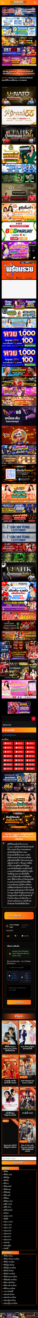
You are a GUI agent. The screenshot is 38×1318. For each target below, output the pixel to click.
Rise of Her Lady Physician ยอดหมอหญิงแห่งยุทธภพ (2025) (27, 1148)
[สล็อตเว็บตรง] (19, 401)
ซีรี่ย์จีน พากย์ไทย (9, 1262)
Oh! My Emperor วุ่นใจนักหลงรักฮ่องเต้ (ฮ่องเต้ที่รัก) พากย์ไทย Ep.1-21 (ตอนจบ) (19, 72)
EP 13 (8, 760)
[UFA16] (19, 572)
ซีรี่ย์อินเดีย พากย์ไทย (10, 1280)
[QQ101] (19, 655)
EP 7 (9, 752)
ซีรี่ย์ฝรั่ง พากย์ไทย (9, 1274)
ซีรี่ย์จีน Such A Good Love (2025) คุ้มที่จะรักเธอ (10, 1048)
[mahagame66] (19, 51)
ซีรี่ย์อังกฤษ (7, 1189)
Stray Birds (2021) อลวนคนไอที (27, 1047)
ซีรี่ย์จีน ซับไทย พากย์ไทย (11, 1259)
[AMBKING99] (19, 250)
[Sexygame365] (19, 61)
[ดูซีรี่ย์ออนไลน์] (19, 787)
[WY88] (19, 415)
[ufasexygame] (19, 605)
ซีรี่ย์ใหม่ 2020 (8, 1201)
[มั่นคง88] (19, 802)
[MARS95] (19, 615)
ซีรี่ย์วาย (6, 1183)
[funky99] (19, 304)
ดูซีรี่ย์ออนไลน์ (8, 1210)
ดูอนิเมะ (6, 1213)
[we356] (19, 178)
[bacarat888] (19, 517)
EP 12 (31, 756)
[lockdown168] (19, 21)
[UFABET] (19, 192)
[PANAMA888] (5, 650)
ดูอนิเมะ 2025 (8, 1216)
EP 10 (8, 756)
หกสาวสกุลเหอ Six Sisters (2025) (27, 1082)
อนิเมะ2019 (7, 1234)
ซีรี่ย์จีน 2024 (8, 1174)
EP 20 (20, 769)
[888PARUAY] (19, 231)
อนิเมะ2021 (7, 1236)
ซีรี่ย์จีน (6, 1171)
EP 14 (20, 760)
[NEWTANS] (5, 668)
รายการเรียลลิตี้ (8, 1291)
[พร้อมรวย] (19, 270)
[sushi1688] (19, 212)
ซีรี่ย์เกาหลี (7, 1195)
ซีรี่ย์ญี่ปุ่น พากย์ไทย (10, 1268)
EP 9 (31, 752)
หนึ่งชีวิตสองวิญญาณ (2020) (10, 1114)
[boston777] (19, 11)
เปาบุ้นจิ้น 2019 (27, 1113)
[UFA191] (19, 670)
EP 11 (19, 756)
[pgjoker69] (19, 635)
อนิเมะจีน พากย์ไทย (10, 1297)
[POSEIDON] (19, 449)
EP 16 (8, 764)
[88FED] (19, 645)
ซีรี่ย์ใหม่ (6, 1198)
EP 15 (31, 760)
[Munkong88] (19, 493)
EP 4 (9, 748)
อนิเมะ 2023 (8, 1228)
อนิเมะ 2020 (8, 1225)
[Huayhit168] (19, 31)
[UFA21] (19, 371)
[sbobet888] (19, 508)
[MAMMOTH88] (19, 313)
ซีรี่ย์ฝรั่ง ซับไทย (9, 1271)
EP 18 (31, 764)
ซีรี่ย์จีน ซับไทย (8, 1256)
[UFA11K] (19, 134)
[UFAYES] (19, 547)
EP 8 (20, 752)
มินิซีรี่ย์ (6, 1219)
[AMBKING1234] (19, 153)
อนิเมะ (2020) (8, 1222)
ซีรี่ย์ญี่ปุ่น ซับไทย (9, 1265)
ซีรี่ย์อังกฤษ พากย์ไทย (10, 1277)
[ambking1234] (19, 323)
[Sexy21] (19, 391)
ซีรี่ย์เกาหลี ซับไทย (9, 1282)
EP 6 (31, 748)
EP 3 (31, 743)
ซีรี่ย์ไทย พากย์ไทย (9, 1288)
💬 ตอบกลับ (25, 936)
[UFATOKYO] (19, 591)
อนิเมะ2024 (7, 1239)
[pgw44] (19, 557)
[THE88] (19, 435)
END (31, 769)
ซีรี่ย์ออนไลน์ (7, 1186)
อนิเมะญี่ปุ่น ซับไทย (10, 1300)
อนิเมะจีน (7, 1242)
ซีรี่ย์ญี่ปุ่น (7, 1177)
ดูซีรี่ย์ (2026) (8, 1204)
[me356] (19, 168)
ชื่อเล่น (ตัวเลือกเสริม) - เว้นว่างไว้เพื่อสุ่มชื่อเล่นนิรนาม (19, 962)
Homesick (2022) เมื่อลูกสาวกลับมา (10, 1146)
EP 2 (20, 743)
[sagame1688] (19, 777)
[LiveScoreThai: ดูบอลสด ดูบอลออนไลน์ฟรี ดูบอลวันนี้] (19, 708)
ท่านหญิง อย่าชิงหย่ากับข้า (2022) (10, 1082)
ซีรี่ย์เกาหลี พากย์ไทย (10, 1285)
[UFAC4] (19, 41)
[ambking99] (19, 689)
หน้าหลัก (4, 78)
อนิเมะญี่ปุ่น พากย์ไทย (10, 1303)
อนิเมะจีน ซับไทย (9, 1294)
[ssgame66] (9, 1315)
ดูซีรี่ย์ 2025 (7, 1207)
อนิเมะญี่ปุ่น (7, 1245)
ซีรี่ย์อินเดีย (7, 1192)
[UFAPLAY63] (19, 625)
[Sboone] (19, 527)
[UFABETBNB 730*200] (19, 381)
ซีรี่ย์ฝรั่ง (6, 1180)
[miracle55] (19, 115)
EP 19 (8, 769)
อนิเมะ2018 (7, 1231)
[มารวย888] (33, 668)
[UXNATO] (19, 96)
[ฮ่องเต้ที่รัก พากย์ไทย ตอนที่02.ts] (34, 719)
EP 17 (20, 764)
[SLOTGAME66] (33, 650)
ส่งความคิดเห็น (19, 1002)
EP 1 (9, 743)
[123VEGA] (19, 459)
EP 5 (20, 748)
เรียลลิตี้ (6, 1248)
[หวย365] (19, 337)
